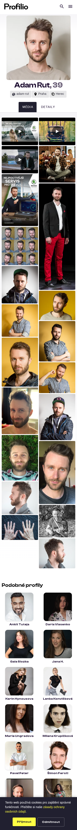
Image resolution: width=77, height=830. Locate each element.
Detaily (48, 107)
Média (27, 107)
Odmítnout (51, 822)
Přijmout (24, 822)
